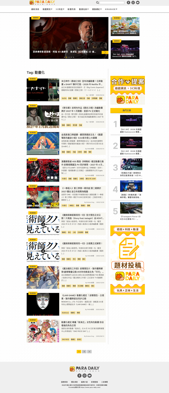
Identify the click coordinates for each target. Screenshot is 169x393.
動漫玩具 (83, 9)
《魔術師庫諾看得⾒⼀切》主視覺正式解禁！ (82, 243)
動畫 (69, 98)
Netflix (64, 98)
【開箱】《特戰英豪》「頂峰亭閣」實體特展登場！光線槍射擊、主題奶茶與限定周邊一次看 (130, 196)
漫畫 (100, 98)
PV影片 (64, 179)
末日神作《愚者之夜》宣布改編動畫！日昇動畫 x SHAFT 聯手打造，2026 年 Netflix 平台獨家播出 (82, 83)
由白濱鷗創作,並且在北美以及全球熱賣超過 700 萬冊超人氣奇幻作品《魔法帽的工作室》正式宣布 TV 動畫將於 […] (82, 277)
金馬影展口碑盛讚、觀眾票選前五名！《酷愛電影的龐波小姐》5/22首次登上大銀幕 (82, 136)
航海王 (79, 339)
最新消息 (35, 9)
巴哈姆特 (80, 232)
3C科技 (59, 9)
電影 (90, 152)
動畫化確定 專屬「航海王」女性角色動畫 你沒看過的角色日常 (82, 324)
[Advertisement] (127, 330)
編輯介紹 (84, 382)
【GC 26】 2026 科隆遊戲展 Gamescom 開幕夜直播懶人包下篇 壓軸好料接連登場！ (131, 152)
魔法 (83, 259)
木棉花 (80, 152)
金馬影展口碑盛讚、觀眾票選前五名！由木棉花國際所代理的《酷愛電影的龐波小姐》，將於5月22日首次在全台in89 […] (82, 144)
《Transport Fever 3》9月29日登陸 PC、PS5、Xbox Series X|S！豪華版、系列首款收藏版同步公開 (131, 218)
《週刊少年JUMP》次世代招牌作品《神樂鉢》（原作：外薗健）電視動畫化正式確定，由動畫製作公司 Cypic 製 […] (82, 170)
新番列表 (72, 9)
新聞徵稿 (94, 382)
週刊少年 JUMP (91, 179)
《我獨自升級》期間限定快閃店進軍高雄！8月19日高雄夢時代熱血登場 (130, 174)
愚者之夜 (82, 98)
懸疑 (78, 313)
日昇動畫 (94, 98)
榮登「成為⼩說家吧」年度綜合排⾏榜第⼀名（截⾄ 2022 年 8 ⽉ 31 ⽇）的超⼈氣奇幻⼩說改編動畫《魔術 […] (82, 251)
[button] (105, 52)
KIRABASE (110, 9)
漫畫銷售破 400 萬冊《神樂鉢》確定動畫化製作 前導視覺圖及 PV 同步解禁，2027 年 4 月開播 (82, 163)
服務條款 (64, 382)
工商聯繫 (104, 382)
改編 (88, 98)
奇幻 (69, 232)
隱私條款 (74, 382)
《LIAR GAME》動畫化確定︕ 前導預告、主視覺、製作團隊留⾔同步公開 (82, 297)
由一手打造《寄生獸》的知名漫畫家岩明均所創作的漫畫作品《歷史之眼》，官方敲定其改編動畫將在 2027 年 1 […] (82, 117)
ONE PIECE (65, 339)
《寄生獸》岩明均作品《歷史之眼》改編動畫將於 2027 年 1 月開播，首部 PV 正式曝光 (82, 109)
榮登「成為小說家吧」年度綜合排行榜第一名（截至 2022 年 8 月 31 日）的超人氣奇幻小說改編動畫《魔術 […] (82, 224)
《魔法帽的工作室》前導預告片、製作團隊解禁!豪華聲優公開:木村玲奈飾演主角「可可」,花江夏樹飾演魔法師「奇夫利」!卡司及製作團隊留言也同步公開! (82, 270)
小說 (74, 232)
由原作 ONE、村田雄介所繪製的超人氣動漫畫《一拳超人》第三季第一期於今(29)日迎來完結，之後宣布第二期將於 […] (82, 197)
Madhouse (65, 313)
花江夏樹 (80, 286)
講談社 (87, 286)
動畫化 (75, 98)
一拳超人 (71, 205)
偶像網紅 (96, 9)
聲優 (86, 232)
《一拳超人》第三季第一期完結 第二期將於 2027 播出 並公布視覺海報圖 (81, 190)
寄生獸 (75, 125)
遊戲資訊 (47, 9)
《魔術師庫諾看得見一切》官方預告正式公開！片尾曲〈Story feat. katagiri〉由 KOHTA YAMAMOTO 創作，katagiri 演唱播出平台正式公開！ (82, 217)
